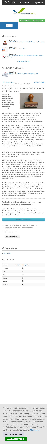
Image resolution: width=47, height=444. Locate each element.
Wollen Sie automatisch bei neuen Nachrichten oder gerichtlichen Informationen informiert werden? (21, 227)
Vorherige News (9, 82)
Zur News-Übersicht (24, 61)
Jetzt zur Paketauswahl (23, 220)
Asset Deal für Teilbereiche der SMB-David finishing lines (23, 73)
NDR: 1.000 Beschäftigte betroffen (18, 48)
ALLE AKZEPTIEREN (16, 439)
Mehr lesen (34, 430)
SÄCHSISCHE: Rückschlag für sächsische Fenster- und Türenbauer (26, 41)
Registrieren (38, 3)
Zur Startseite (9, 2)
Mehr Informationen (13, 434)
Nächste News (38, 82)
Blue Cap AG (6, 253)
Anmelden (25, 3)
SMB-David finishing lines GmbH (23, 265)
